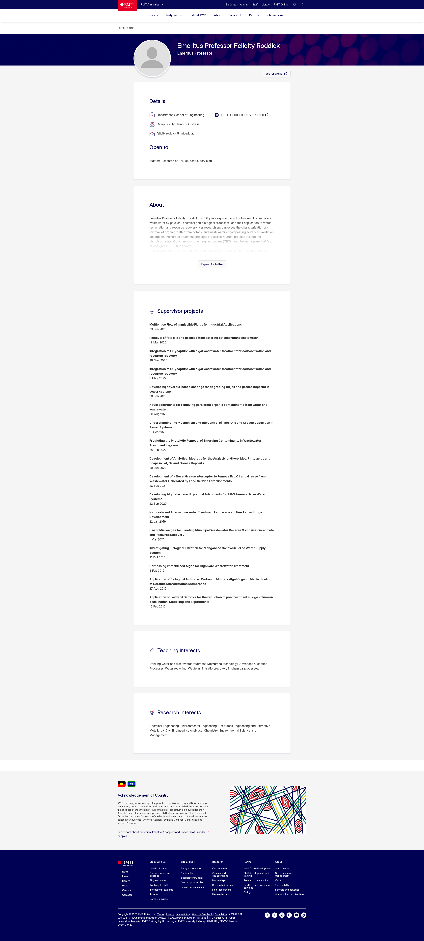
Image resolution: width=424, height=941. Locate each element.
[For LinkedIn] (289, 914)
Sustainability (282, 885)
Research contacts (222, 894)
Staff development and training (256, 874)
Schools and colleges (287, 889)
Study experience (191, 868)
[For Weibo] (303, 914)
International (275, 15)
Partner (254, 15)
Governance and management (284, 874)
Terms (160, 914)
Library (126, 880)
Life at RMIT (198, 15)
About (218, 15)
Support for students (192, 877)
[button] (303, 5)
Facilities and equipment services (257, 886)
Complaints (221, 914)
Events (126, 876)
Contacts (127, 894)
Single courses (158, 880)
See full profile (274, 73)
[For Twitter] (274, 914)
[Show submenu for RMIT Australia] (162, 5)
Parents (154, 894)
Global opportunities (192, 882)
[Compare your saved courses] (296, 4)
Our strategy (282, 868)
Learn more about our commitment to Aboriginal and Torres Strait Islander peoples (161, 834)
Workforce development (257, 868)
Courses (152, 15)
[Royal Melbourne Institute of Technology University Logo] (127, 5)
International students (161, 889)
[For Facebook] (267, 914)
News (125, 871)
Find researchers (221, 889)
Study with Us (158, 861)
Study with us (174, 15)
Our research (219, 868)
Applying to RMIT (159, 885)
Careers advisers (159, 899)
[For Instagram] (282, 914)
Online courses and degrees (160, 874)
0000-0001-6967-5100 (248, 115)
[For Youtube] (296, 914)
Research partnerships (256, 880)
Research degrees (222, 885)
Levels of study (158, 868)
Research (235, 15)
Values (279, 880)
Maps (125, 885)
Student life (187, 873)
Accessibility (183, 914)
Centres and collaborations (220, 874)
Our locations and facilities (289, 894)
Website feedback (202, 914)
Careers (126, 890)
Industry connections (192, 887)
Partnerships (219, 880)
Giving (247, 892)
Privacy (170, 914)
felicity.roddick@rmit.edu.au (175, 133)
